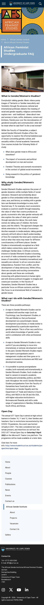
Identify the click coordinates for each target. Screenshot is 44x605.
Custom (3, 590)
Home (7, 462)
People (8, 473)
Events (8, 495)
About (7, 467)
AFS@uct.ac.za (12, 563)
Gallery (8, 535)
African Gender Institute (16, 507)
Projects (13, 518)
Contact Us (14, 529)
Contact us (9, 501)
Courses (8, 479)
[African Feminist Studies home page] (11, 21)
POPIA (16, 600)
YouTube (19, 590)
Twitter (11, 590)
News (7, 490)
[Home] (15, 549)
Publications (10, 484)
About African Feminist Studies (16, 42)
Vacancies (14, 523)
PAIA (21, 600)
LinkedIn (26, 590)
